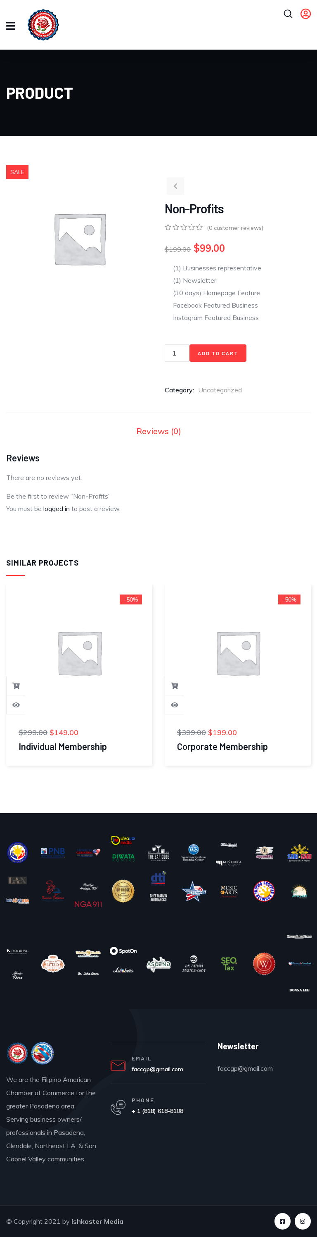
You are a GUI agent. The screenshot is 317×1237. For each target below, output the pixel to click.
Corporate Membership (222, 746)
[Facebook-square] (282, 1221)
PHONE (143, 1099)
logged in (56, 508)
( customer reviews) (235, 228)
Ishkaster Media (97, 1221)
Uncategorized (220, 390)
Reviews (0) (158, 431)
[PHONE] (118, 1107)
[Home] (17, 1053)
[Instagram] (303, 1221)
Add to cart (218, 353)
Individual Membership (63, 746)
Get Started (16, 685)
